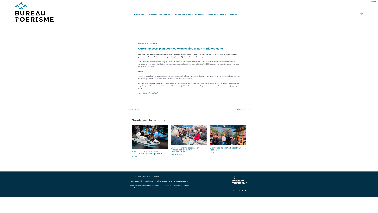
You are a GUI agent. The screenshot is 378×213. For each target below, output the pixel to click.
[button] (356, 14)
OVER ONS (211, 15)
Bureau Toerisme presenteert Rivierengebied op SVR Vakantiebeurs (185, 150)
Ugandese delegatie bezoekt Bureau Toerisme (228, 149)
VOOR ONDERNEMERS (182, 15)
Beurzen (173, 154)
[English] (372, 1)
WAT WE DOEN (139, 15)
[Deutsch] (376, 1)
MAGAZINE (199, 15)
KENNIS (167, 15)
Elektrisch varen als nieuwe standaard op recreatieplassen (147, 152)
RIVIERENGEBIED (155, 15)
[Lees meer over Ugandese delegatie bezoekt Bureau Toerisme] (228, 135)
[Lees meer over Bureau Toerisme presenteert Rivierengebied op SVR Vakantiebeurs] (189, 135)
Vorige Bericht (134, 109)
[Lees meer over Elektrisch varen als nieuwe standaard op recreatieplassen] (150, 137)
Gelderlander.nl (152, 93)
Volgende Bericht (243, 109)
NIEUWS (223, 15)
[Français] (374, 1)
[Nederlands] (370, 1)
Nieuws (134, 156)
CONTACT (233, 15)
